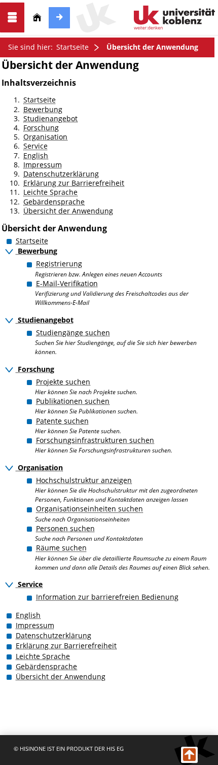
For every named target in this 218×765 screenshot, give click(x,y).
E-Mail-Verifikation (67, 283)
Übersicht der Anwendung (152, 47)
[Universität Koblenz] (174, 17)
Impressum (42, 164)
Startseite (72, 47)
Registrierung (59, 263)
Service (35, 146)
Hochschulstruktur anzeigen (84, 480)
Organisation (45, 137)
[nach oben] (189, 755)
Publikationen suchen (73, 401)
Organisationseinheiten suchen (89, 508)
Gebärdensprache (54, 201)
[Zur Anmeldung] (59, 17)
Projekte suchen (63, 382)
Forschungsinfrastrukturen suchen (95, 440)
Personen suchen (65, 528)
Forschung (41, 127)
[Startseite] (37, 17)
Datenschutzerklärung (61, 174)
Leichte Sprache (50, 192)
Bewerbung (42, 109)
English (35, 155)
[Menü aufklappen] (12, 17)
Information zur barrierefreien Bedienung (107, 597)
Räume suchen (61, 547)
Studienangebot (50, 118)
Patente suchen (62, 421)
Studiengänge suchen (73, 332)
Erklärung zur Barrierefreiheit (73, 183)
